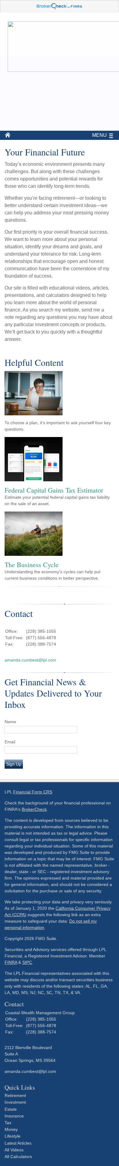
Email (10, 741)
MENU (99, 135)
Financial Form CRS (32, 791)
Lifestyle (12, 1136)
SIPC (27, 962)
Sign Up (13, 764)
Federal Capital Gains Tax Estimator (54, 490)
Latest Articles (18, 1143)
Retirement (15, 1095)
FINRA (11, 962)
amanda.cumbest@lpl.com (30, 660)
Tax (8, 1122)
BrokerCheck (34, 809)
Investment (15, 1102)
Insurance (14, 1115)
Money (11, 1129)
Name (10, 721)
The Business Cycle (32, 564)
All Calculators (18, 1156)
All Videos (14, 1149)
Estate (11, 1109)
